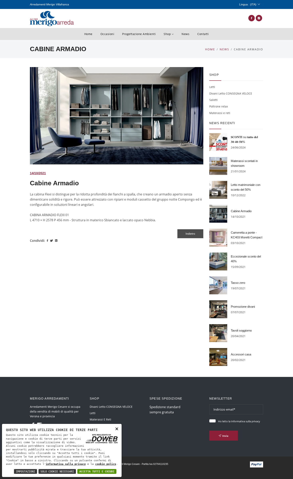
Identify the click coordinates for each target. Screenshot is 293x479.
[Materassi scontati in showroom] (218, 165)
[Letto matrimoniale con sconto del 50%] (218, 189)
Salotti (213, 100)
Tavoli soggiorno (241, 330)
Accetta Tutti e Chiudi (96, 471)
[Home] (52, 18)
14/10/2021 (38, 173)
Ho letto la (239, 421)
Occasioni (107, 34)
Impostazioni (25, 471)
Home (88, 34)
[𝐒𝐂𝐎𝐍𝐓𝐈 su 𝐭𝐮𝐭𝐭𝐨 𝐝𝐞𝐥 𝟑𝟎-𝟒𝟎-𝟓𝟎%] (218, 142)
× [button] (117, 428)
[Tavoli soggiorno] (218, 333)
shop (168, 34)
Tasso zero (238, 282)
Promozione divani (243, 306)
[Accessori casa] (218, 356)
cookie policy (105, 463)
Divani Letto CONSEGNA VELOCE (230, 93)
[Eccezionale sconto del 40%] (218, 261)
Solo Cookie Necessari (57, 471)
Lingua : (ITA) (247, 4)
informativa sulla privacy (66, 463)
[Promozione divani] (218, 309)
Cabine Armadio (54, 183)
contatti (203, 34)
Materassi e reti (219, 113)
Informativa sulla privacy (245, 421)
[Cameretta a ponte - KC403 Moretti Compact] (218, 237)
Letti (212, 87)
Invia (225, 436)
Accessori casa (241, 354)
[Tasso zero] (218, 285)
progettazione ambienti (139, 34)
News (185, 34)
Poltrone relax (218, 106)
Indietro (190, 233)
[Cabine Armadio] (218, 213)
